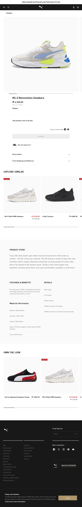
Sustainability (28, 456)
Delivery (5, 461)
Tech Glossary (7, 450)
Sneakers (9, 13)
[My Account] (74, 7)
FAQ (4, 445)
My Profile (6, 459)
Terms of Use (7, 472)
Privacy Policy (7, 469)
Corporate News (29, 448)
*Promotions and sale (9, 467)
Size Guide (6, 456)
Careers (26, 459)
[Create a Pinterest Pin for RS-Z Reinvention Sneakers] (68, 129)
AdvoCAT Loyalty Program (11, 478)
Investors (27, 453)
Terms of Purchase (8, 475)
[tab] (13, 94)
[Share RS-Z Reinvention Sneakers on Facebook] (65, 129)
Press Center (28, 450)
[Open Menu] (4, 7)
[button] (4, 7)
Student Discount (8, 480)
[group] (22, 198)
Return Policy (7, 464)
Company (27, 445)
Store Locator (7, 448)
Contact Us (6, 453)
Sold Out (41, 136)
